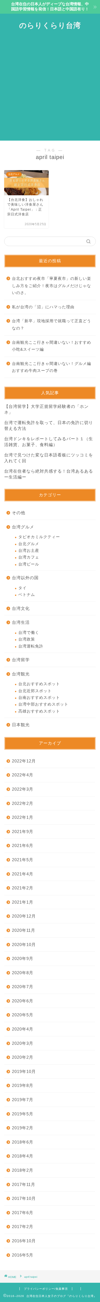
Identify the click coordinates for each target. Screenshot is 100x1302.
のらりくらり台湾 (50, 25)
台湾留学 (21, 659)
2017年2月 (22, 1226)
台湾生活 (21, 622)
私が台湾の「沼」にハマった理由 (43, 307)
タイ (22, 588)
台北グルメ (28, 544)
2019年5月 (22, 1113)
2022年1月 (22, 817)
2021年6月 (22, 845)
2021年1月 (22, 902)
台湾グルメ (23, 526)
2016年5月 (22, 1255)
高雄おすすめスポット (39, 711)
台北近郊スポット (35, 691)
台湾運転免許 (30, 646)
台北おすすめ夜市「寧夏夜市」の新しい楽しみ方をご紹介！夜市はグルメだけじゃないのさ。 (51, 285)
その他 (18, 512)
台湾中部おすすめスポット (43, 704)
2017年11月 (23, 1184)
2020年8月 (22, 972)
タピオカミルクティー (39, 537)
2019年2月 (22, 1127)
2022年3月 (22, 789)
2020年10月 (24, 944)
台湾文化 (21, 608)
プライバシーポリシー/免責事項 (46, 1288)
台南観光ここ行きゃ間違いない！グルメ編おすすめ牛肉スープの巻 (51, 367)
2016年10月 (24, 1240)
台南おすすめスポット (39, 697)
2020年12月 (24, 916)
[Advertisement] (50, 87)
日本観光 (21, 724)
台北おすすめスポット (39, 684)
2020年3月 (22, 1043)
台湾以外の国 (25, 577)
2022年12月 (24, 761)
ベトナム (26, 595)
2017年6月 (22, 1212)
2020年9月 (22, 958)
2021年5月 (22, 859)
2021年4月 (22, 874)
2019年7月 (22, 1099)
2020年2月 (22, 1057)
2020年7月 (22, 986)
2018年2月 (22, 1170)
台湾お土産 (28, 550)
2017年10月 (24, 1198)
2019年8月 (22, 1085)
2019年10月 (24, 1071)
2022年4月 (22, 774)
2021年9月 (22, 831)
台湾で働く (28, 632)
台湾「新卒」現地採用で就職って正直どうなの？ (51, 324)
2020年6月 (22, 1000)
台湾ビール (28, 564)
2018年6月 (22, 1142)
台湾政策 (26, 639)
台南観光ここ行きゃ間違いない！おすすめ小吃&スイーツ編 (51, 346)
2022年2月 (22, 803)
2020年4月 (22, 1029)
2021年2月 (22, 887)
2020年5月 (22, 1014)
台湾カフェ (28, 557)
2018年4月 (22, 1156)
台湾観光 (21, 674)
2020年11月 (23, 930)
